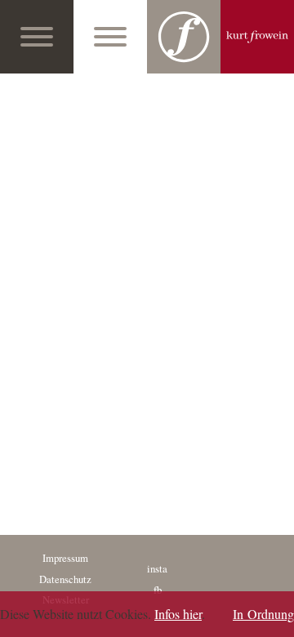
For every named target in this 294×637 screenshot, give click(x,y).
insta (157, 568)
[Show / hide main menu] (36, 36)
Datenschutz (65, 579)
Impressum (65, 557)
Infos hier (178, 613)
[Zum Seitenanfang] (277, 620)
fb (158, 589)
